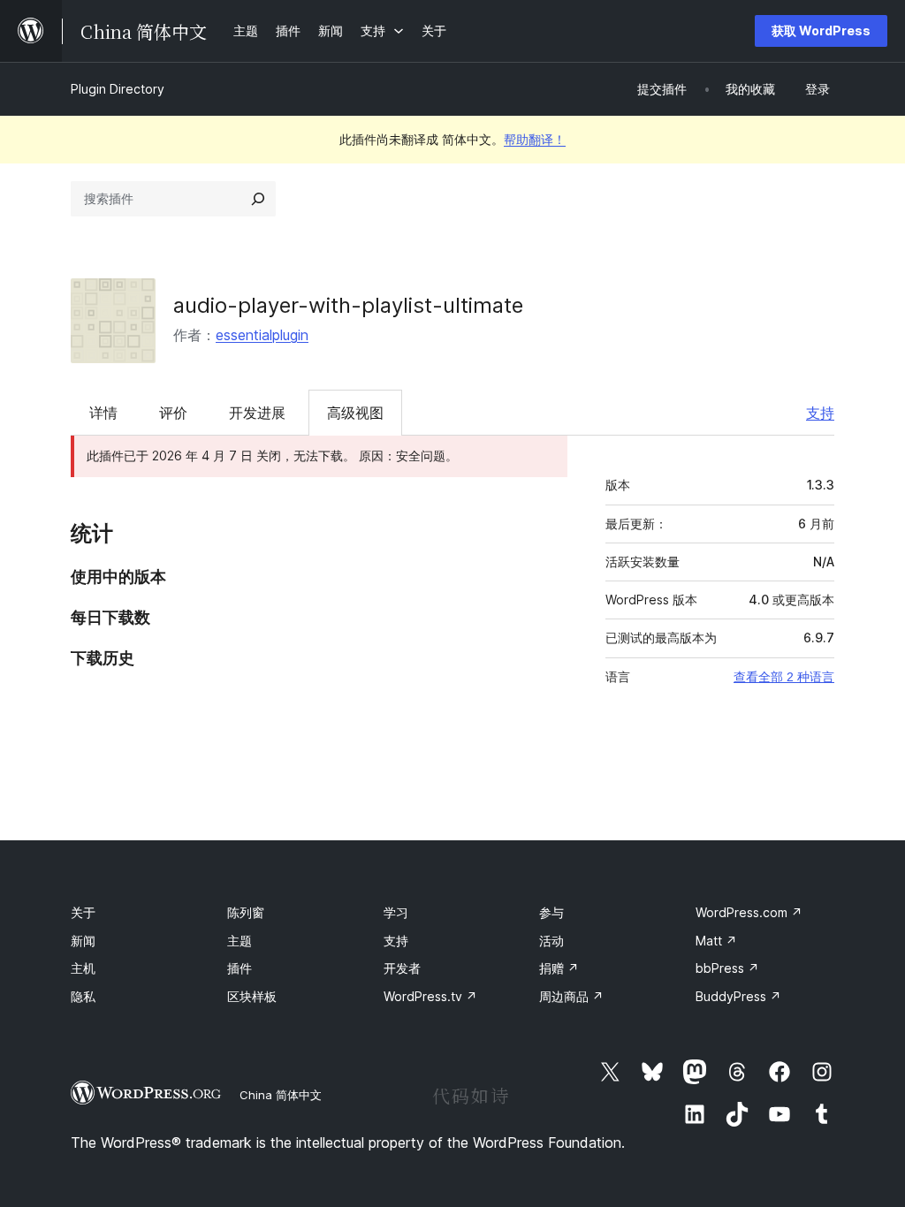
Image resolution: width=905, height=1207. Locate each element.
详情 (103, 412)
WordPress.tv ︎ (430, 996)
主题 (239, 940)
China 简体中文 (281, 1095)
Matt (716, 940)
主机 (83, 967)
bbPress (727, 967)
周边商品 (571, 996)
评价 (173, 412)
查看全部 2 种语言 (784, 677)
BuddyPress (738, 996)
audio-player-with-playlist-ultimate (348, 305)
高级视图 (355, 412)
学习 (396, 912)
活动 (551, 940)
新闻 (83, 940)
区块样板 (252, 996)
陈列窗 (245, 912)
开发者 (402, 967)
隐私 (83, 996)
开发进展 (257, 412)
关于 (83, 912)
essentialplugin (262, 335)
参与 (551, 912)
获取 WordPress (821, 30)
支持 (820, 412)
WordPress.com (749, 912)
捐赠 (559, 967)
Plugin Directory (117, 88)
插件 (239, 967)
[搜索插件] (258, 198)
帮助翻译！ (535, 139)
